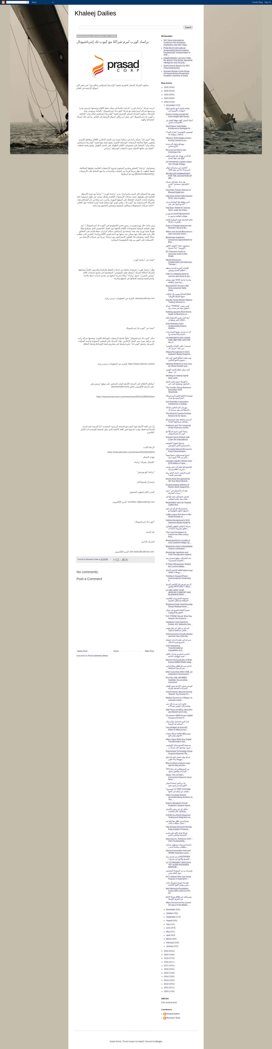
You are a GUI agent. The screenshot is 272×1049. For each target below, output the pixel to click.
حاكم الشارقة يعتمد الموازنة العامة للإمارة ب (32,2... (179, 221)
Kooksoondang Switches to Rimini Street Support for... (178, 486)
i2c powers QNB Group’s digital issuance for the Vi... (179, 716)
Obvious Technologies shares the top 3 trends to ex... (178, 139)
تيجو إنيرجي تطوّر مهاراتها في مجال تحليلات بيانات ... (177, 822)
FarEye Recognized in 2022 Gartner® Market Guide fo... (179, 521)
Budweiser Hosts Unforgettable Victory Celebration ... (179, 547)
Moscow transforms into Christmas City (176, 151)
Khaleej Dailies (95, 13)
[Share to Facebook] (123, 559)
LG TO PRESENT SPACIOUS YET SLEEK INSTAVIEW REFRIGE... (178, 864)
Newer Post (82, 651)
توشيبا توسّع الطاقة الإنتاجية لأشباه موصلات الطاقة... (179, 571)
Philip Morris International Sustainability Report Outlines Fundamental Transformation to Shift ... (177, 51)
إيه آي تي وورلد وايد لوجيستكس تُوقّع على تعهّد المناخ (178, 157)
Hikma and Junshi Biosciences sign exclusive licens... (179, 233)
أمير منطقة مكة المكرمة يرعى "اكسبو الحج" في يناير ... (178, 203)
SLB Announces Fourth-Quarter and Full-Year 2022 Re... (179, 635)
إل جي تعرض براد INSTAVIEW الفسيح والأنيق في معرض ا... (178, 858)
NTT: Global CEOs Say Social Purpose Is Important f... (178, 878)
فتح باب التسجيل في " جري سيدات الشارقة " (176, 492)
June (168, 928)
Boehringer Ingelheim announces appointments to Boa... (179, 239)
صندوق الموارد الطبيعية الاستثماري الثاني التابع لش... (178, 444)
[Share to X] (120, 559)
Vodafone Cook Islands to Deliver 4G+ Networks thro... (179, 623)
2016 (166, 969)
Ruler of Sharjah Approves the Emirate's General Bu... (179, 227)
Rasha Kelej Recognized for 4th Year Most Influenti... (178, 480)
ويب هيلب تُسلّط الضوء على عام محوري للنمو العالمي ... (178, 359)
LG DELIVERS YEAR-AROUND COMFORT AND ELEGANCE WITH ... (178, 592)
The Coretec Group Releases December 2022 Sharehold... (178, 390)
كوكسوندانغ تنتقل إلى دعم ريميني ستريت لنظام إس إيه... (179, 468)
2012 (166, 984)
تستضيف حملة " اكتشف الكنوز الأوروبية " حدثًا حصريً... (178, 247)
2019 (166, 958)
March (169, 939)
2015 (166, 973)
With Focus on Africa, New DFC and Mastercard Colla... (179, 711)
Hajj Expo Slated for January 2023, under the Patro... (178, 209)
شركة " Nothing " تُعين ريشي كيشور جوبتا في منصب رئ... (178, 307)
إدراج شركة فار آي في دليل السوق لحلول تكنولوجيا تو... (178, 509)
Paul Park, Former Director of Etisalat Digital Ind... (178, 191)
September (171, 917)
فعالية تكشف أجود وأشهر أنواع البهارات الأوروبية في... (178, 109)
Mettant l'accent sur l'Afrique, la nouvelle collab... (179, 699)
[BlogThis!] (117, 559)
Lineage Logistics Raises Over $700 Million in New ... (179, 462)
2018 (166, 962)
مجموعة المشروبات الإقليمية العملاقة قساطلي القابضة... (178, 599)
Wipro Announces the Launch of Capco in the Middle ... (178, 904)
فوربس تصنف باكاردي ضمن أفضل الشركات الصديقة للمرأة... (179, 687)
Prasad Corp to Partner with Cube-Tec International (178, 438)
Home (116, 651)
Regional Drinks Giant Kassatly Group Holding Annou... (179, 605)
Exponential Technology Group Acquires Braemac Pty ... (179, 752)
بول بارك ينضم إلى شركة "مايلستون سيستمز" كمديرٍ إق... (177, 184)
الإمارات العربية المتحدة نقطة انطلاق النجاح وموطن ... (177, 269)
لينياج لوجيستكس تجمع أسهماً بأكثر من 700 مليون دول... (177, 456)
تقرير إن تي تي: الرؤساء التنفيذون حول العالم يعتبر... (179, 872)
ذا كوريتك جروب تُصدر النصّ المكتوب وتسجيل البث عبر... (178, 383)
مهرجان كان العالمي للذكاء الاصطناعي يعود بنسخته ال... (178, 408)
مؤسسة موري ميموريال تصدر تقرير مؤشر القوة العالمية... (178, 884)
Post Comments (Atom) (98, 656)
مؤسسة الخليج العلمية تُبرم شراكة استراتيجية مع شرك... (179, 397)
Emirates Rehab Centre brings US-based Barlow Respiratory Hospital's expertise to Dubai (177, 73)
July (168, 924)
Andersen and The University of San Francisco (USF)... (178, 426)
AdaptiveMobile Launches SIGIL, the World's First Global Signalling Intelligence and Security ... (178, 60)
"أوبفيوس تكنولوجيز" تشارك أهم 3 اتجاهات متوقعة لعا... (179, 133)
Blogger (159, 1041)
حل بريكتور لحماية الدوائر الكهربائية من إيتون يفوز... (177, 784)
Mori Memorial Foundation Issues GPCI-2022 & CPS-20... (178, 891)
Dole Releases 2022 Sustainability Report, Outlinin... (176, 326)
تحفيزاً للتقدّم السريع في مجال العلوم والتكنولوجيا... (178, 611)
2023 (166, 98)
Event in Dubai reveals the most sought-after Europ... (178, 115)
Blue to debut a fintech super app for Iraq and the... (178, 764)
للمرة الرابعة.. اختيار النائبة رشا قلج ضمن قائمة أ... (178, 474)
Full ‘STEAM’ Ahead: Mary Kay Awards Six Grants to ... (179, 617)
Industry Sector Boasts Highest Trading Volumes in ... (179, 301)
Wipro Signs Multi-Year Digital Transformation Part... (178, 740)
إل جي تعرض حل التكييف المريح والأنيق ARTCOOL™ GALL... (179, 585)
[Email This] (114, 559)
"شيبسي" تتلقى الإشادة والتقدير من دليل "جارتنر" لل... (178, 347)
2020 (166, 955)
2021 (166, 951)
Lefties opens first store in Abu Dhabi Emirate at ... (178, 515)
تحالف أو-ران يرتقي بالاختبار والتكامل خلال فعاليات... (177, 810)
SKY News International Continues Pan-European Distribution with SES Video (175, 42)
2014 (166, 976)
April (168, 935)
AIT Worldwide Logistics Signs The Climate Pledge (179, 163)
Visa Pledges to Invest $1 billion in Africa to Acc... (177, 728)
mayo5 (141, 1041)
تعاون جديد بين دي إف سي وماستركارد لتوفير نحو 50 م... (179, 705)
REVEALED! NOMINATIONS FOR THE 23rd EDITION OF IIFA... (179, 176)
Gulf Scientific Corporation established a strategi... (177, 403)
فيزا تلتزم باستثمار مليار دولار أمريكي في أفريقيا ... (177, 722)
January (170, 946)
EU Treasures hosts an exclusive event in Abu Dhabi (176, 254)
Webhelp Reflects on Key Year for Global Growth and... (179, 365)
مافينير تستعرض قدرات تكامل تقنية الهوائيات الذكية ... (178, 655)
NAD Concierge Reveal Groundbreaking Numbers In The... (179, 797)
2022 (166, 102)
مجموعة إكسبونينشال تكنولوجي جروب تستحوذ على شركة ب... (179, 746)
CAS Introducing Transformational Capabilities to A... (175, 648)
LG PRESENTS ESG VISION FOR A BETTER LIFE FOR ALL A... (178, 340)
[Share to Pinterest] (126, 559)
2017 (166, 966)
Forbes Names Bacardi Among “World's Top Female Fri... (179, 693)
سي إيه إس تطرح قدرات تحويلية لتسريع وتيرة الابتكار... (178, 641)
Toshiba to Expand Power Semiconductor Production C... (178, 578)
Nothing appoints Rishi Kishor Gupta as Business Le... (178, 313)
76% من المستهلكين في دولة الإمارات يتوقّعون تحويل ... (177, 770)
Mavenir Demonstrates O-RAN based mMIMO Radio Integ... (179, 661)
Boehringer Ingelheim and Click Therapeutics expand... (179, 553)
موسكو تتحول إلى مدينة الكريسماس (175, 145)
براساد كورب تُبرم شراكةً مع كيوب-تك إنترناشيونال (177, 432)
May (168, 932)
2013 (166, 980)
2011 (166, 987)
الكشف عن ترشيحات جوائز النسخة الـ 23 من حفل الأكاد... (178, 169)
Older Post (149, 651)
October (169, 913)
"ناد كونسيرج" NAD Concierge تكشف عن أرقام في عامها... (178, 790)
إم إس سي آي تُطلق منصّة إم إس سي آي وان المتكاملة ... (178, 667)
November (171, 909)
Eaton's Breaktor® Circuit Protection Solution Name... (179, 804)
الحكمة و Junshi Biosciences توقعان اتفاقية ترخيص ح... (178, 215)
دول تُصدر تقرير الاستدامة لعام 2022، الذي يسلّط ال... (177, 319)
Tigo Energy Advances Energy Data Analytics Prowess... (179, 828)
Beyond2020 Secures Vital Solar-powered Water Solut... (177, 288)
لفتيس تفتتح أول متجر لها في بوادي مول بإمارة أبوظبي (177, 498)
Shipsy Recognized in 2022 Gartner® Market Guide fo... (179, 353)
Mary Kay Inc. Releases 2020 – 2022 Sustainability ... (179, 840)
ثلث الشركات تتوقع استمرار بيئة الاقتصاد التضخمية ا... (178, 559)
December (171, 105)
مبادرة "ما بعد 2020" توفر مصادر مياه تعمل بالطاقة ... (178, 281)
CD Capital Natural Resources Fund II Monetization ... (179, 450)
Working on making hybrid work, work (177, 377)
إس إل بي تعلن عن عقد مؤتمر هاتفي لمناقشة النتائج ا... (177, 629)
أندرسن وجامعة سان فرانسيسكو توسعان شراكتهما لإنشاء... (178, 420)
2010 (166, 991)
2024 (166, 95)
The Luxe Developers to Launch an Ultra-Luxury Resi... (177, 534)
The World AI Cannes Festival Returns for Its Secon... (178, 414)
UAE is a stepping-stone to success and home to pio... (178, 275)
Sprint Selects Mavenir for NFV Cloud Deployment (177, 67)
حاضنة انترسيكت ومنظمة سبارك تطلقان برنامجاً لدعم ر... (179, 846)
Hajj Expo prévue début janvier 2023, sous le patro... (179, 197)
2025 (166, 91)
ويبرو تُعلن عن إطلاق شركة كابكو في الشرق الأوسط (179, 898)
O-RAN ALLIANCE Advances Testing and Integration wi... (179, 816)
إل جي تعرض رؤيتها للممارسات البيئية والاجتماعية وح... (178, 333)
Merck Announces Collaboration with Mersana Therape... (179, 262)
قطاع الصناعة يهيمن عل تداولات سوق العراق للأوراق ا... (178, 295)
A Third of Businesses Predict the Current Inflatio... (178, 565)
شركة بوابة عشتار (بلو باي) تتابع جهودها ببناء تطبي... (178, 758)
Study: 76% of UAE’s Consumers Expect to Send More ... (179, 777)
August (169, 920)
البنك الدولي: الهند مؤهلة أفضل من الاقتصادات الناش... (179, 121)
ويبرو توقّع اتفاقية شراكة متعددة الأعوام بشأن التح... (178, 734)
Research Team (173, 1018)
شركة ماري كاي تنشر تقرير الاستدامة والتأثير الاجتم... (177, 834)
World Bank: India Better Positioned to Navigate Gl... (178, 127)
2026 (166, 87)
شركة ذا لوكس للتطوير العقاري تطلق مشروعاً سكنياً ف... (178, 527)
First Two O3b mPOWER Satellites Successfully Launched (176, 680)
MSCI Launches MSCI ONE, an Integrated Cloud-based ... (179, 673)
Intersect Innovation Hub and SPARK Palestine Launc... (178, 852)
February (170, 943)
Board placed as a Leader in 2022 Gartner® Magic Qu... (178, 541)
